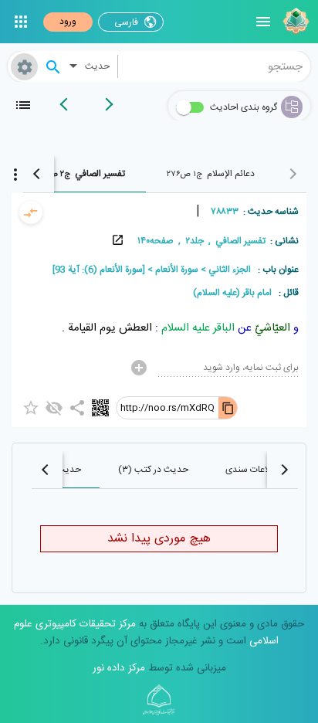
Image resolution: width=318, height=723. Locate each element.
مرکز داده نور (119, 668)
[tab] (210, 173)
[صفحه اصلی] (294, 22)
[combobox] (214, 66)
